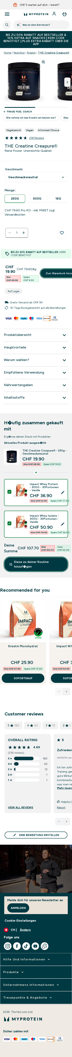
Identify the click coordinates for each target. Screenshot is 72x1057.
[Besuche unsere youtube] (35, 946)
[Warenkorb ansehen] (64, 14)
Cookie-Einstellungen (20, 920)
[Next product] (66, 691)
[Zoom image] (43, 62)
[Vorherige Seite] (59, 821)
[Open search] (7, 25)
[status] (16, 232)
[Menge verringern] (10, 232)
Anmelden (18, 907)
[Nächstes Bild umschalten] (67, 82)
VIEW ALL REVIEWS (20, 807)
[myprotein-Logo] (36, 14)
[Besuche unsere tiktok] (26, 946)
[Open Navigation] (7, 14)
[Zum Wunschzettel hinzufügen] (62, 233)
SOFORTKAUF (23, 678)
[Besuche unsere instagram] (8, 946)
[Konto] (54, 14)
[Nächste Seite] (66, 821)
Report (61, 807)
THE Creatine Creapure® (53, 52)
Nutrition (19, 52)
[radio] (15, 199)
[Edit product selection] (63, 492)
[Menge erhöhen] (23, 232)
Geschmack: (14, 169)
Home (7, 52)
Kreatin (31, 52)
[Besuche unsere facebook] (17, 946)
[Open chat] (44, 946)
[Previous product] (59, 691)
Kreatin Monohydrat (23, 646)
